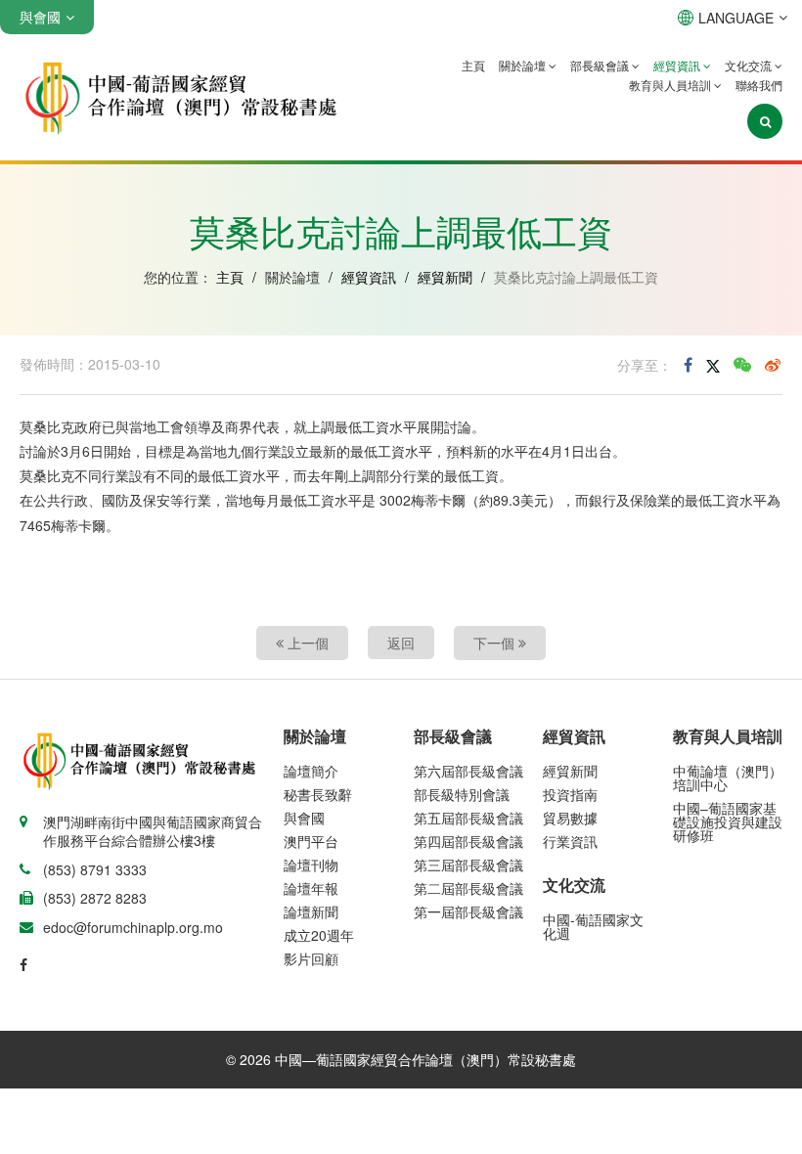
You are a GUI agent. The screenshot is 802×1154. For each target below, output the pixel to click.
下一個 (495, 642)
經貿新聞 (445, 277)
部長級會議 (601, 65)
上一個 (306, 642)
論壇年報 (311, 888)
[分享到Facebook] (688, 365)
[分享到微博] (772, 365)
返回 (401, 642)
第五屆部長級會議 (468, 817)
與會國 (304, 817)
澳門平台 (311, 841)
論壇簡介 (311, 770)
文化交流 (750, 65)
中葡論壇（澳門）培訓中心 (727, 777)
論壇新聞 (311, 911)
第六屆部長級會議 (468, 770)
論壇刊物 (311, 864)
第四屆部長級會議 (468, 841)
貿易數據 (570, 817)
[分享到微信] (742, 365)
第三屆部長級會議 (468, 864)
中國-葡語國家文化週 (593, 926)
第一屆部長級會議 (468, 911)
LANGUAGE (736, 17)
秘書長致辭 (318, 794)
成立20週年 (319, 935)
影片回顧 (311, 958)
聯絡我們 (758, 84)
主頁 (473, 65)
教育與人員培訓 (671, 84)
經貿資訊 (678, 65)
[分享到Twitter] (713, 365)
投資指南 (570, 794)
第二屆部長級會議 (468, 888)
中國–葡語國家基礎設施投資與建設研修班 (727, 821)
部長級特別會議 (462, 794)
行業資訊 (570, 841)
